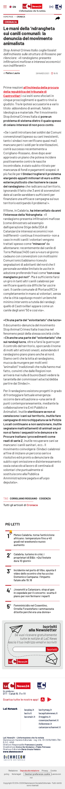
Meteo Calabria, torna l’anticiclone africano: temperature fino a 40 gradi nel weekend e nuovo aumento (34, 539)
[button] (58, 18)
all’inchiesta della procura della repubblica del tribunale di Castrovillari (31, 91)
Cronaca (21, 16)
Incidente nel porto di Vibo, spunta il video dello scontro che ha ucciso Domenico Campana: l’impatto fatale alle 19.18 (35, 575)
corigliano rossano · (24, 498)
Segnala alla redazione (29, 770)
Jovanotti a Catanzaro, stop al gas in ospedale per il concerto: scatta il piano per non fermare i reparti (35, 593)
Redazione (13, 770)
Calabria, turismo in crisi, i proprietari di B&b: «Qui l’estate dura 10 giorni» (32, 557)
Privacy (45, 770)
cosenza (45, 498)
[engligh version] (11, 6)
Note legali (16, 774)
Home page (8, 16)
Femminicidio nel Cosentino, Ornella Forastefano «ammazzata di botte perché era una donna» (34, 609)
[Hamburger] (5, 6)
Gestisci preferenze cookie (37, 774)
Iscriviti (52, 649)
